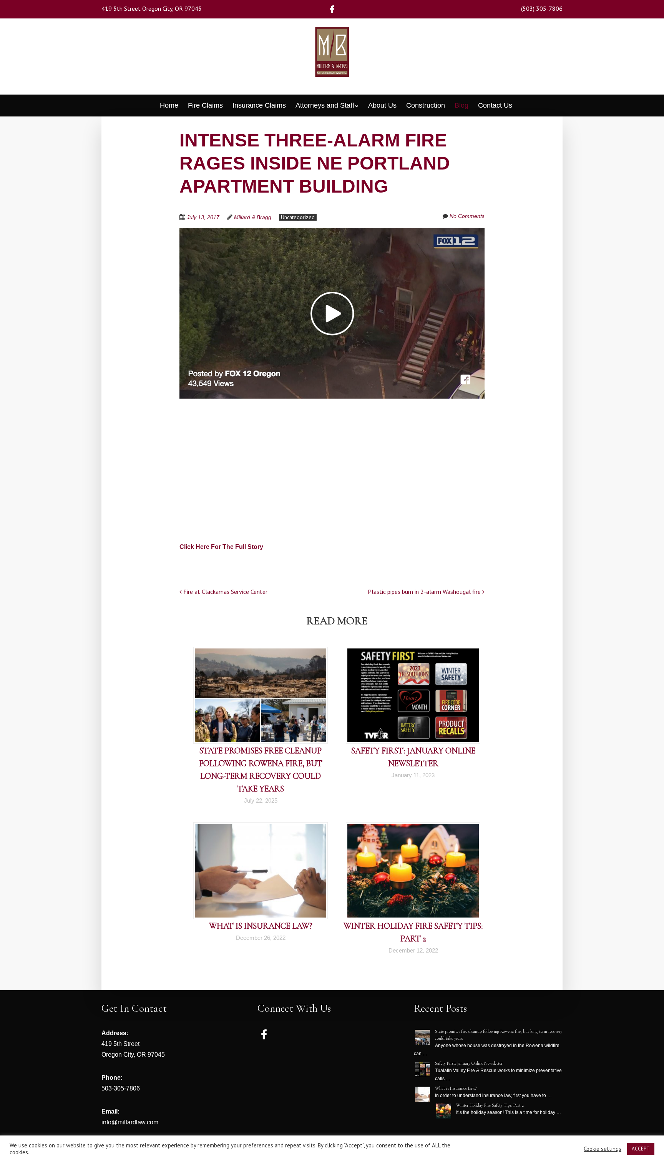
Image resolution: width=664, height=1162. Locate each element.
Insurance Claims (259, 105)
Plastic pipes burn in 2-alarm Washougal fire (425, 591)
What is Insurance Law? (260, 926)
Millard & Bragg (252, 217)
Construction (425, 105)
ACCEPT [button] (641, 1148)
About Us (382, 105)
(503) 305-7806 (542, 8)
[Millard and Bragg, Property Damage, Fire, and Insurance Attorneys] (332, 63)
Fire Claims (205, 105)
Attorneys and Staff (324, 105)
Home (169, 105)
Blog (461, 105)
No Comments (467, 216)
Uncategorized (298, 217)
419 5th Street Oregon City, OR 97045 (151, 8)
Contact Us (495, 105)
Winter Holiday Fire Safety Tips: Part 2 (490, 1105)
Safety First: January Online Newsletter (469, 1063)
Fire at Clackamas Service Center (224, 591)
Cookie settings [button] (602, 1148)
